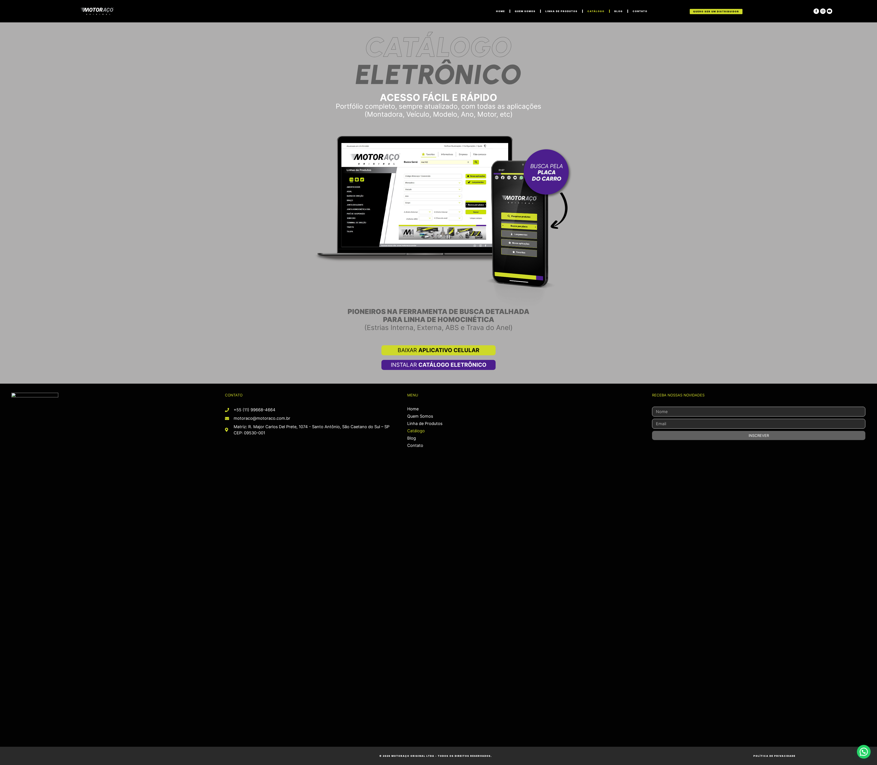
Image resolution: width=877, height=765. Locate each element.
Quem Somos (525, 11)
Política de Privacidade (774, 755)
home (500, 11)
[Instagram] (823, 11)
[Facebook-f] (816, 11)
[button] (864, 752)
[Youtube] (829, 11)
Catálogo (596, 11)
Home (413, 409)
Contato (640, 11)
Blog (618, 11)
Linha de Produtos (561, 11)
